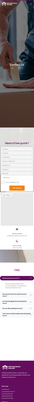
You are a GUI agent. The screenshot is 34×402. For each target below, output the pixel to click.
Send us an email (17, 233)
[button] (17, 278)
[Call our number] (17, 241)
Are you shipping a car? (12, 182)
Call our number (17, 245)
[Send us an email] (17, 229)
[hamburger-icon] (31, 4)
